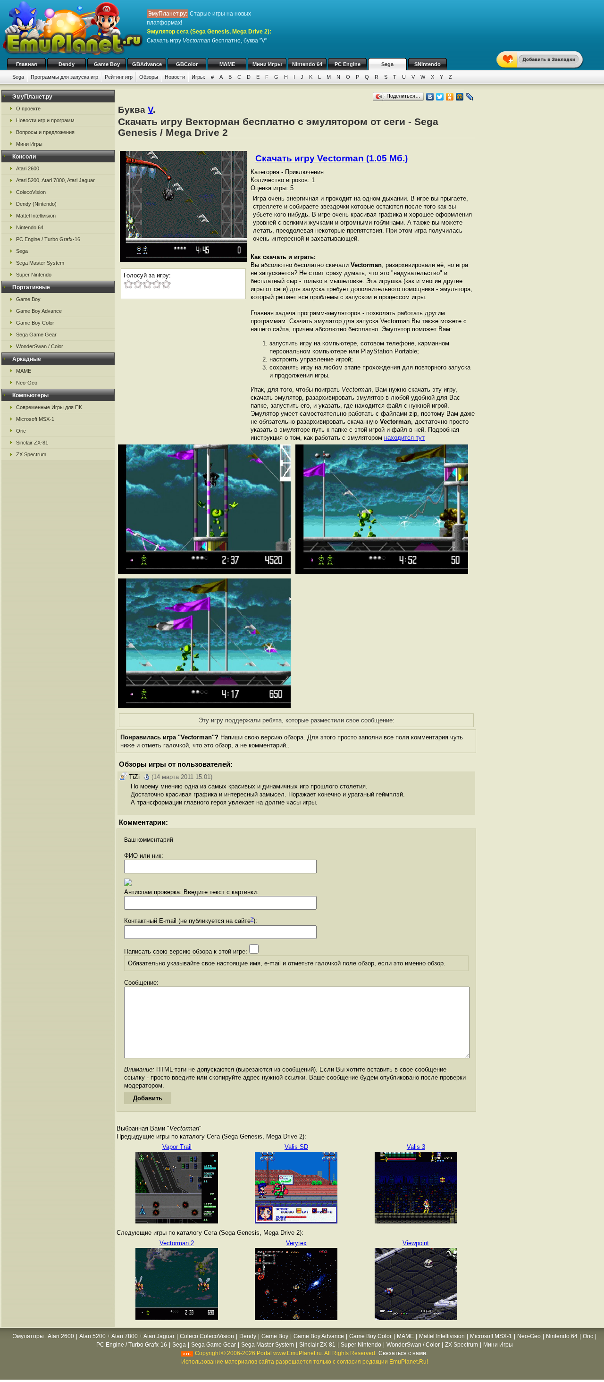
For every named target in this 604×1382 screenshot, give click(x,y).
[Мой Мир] (460, 97)
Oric (21, 431)
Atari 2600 (27, 168)
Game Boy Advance (39, 311)
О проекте (28, 108)
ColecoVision (31, 192)
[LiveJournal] (470, 97)
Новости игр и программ (45, 120)
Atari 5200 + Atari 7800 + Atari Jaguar (127, 1336)
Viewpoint (416, 1243)
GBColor (187, 64)
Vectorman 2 (176, 1243)
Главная (26, 64)
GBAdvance (147, 64)
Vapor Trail (177, 1146)
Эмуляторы (28, 1336)
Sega (387, 64)
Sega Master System (40, 263)
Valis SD (296, 1146)
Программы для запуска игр (64, 77)
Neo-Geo (26, 382)
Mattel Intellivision (36, 215)
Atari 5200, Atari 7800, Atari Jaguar (55, 180)
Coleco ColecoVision (207, 1336)
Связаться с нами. (403, 1353)
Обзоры (148, 77)
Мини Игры (267, 64)
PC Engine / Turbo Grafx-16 (48, 239)
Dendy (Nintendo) (36, 204)
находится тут (404, 437)
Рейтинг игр (119, 77)
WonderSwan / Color (39, 346)
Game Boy (107, 64)
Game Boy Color (35, 323)
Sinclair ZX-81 (32, 442)
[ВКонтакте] (430, 97)
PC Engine (348, 64)
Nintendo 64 (307, 64)
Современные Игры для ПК (49, 407)
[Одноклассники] (450, 97)
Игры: (198, 77)
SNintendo (427, 64)
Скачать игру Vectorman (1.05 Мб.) (331, 158)
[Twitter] (440, 97)
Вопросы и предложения (45, 132)
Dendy (67, 64)
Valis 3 (416, 1146)
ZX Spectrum (31, 454)
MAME (227, 64)
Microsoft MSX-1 (35, 419)
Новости (175, 77)
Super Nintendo (33, 274)
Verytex (296, 1243)
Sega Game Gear (36, 334)
